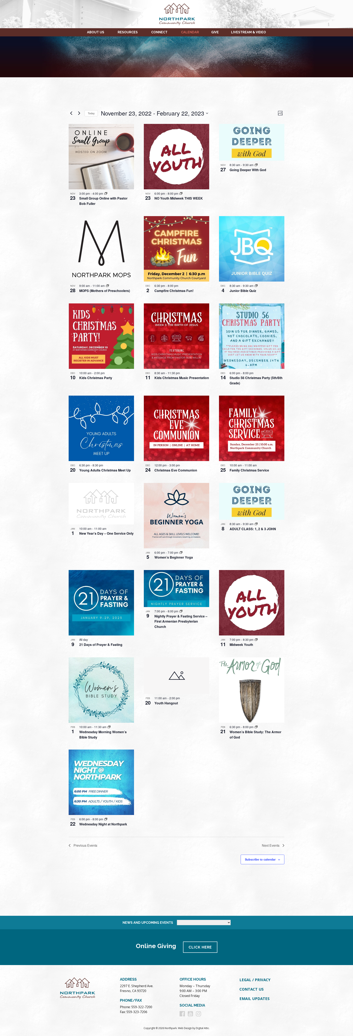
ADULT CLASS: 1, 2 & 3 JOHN (253, 528)
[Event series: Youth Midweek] (181, 193)
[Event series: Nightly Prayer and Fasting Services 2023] (181, 611)
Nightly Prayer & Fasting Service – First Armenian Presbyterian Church (180, 621)
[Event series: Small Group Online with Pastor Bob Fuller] (105, 193)
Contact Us (251, 989)
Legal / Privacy (254, 979)
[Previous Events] (71, 113)
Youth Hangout (166, 703)
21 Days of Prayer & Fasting (100, 644)
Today (91, 113)
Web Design (185, 1028)
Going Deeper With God (248, 169)
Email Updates (254, 998)
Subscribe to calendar (260, 859)
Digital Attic (202, 1028)
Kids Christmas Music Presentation (181, 377)
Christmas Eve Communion (175, 470)
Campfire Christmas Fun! (173, 290)
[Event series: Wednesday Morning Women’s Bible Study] (109, 727)
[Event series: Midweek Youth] (256, 640)
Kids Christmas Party (95, 377)
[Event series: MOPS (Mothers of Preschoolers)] (107, 286)
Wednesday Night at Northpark (103, 824)
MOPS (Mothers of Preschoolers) (104, 290)
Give (215, 32)
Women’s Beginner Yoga (173, 557)
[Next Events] (79, 113)
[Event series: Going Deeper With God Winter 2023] (256, 524)
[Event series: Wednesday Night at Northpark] (105, 819)
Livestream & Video (248, 32)
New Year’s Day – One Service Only (106, 533)
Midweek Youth (241, 644)
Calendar (190, 32)
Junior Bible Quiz (243, 290)
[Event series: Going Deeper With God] (256, 165)
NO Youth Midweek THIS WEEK (178, 198)
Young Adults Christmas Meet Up (105, 470)
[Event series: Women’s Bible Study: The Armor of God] (256, 727)
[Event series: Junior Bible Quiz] (256, 286)
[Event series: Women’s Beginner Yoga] (181, 552)
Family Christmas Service (249, 470)
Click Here (200, 947)
